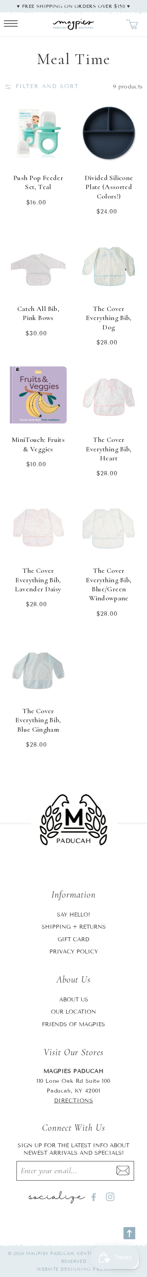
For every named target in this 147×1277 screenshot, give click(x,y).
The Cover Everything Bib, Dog (108, 317)
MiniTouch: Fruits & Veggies (38, 444)
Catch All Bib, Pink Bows (38, 313)
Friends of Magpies (73, 1024)
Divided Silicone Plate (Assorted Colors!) (109, 187)
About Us (73, 999)
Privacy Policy (73, 951)
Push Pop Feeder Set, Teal (38, 182)
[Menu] (10, 24)
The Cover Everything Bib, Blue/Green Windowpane (108, 584)
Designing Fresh (85, 1269)
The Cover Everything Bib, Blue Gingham (38, 720)
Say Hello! (73, 914)
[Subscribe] (122, 1171)
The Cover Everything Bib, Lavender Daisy (38, 579)
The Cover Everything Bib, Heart (108, 448)
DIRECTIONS (73, 1100)
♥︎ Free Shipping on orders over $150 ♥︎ (73, 6)
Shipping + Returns (74, 927)
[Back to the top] (129, 1233)
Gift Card (73, 939)
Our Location (73, 1011)
